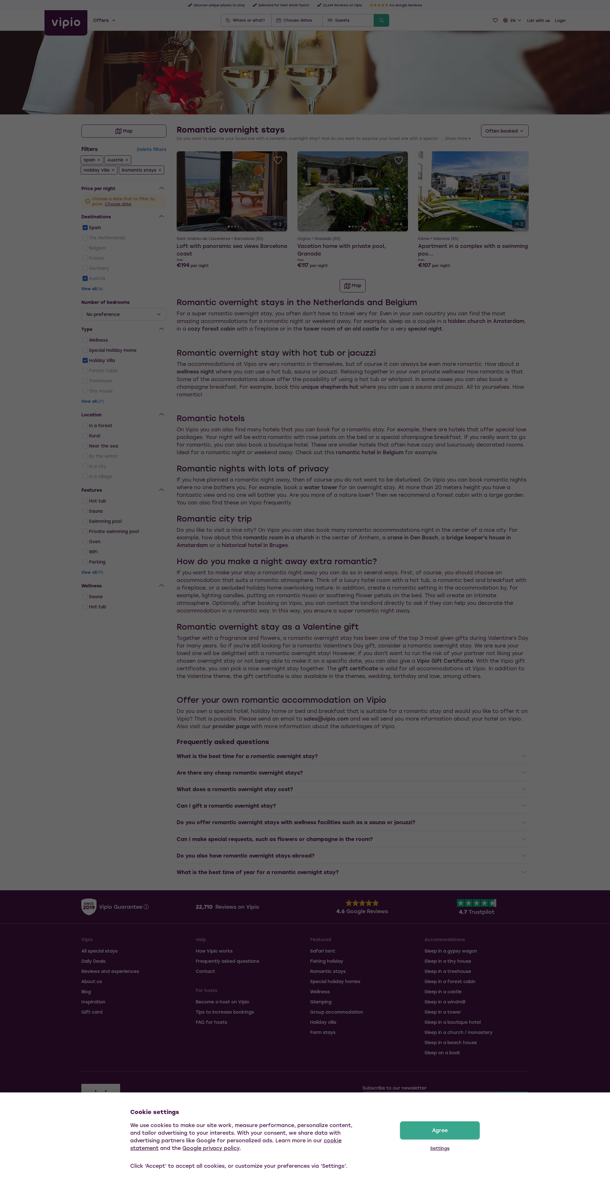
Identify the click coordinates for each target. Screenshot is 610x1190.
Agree (440, 1130)
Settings (440, 1148)
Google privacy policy (211, 1148)
